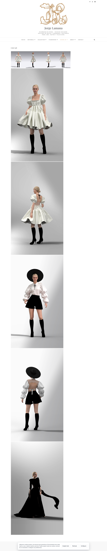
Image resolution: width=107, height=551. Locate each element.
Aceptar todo (65, 546)
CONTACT (80, 39)
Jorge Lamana (54, 28)
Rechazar (74, 546)
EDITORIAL (31, 39)
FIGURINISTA (52, 39)
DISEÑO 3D (63, 39)
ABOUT (72, 39)
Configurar (83, 546)
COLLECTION (41, 39)
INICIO (23, 39)
